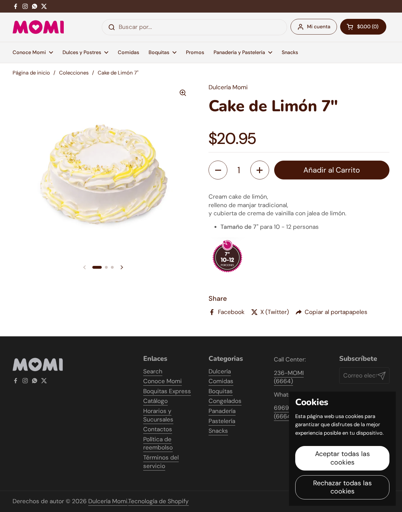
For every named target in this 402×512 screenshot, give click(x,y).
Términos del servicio (161, 462)
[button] (97, 267)
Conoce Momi (162, 381)
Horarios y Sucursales (158, 415)
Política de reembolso (158, 443)
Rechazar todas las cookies (342, 487)
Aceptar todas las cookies (342, 458)
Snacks (218, 431)
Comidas (221, 381)
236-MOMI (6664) (289, 377)
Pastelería (222, 421)
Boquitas (221, 391)
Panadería (222, 411)
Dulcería (220, 371)
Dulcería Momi (108, 501)
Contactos (157, 429)
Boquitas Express (167, 391)
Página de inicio (31, 72)
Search (152, 371)
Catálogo (155, 401)
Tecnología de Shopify (158, 501)
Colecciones (74, 72)
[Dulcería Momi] (38, 27)
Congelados (225, 401)
